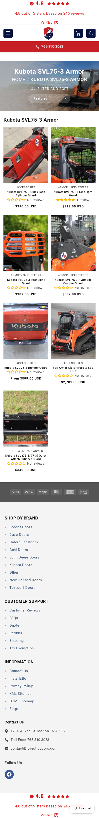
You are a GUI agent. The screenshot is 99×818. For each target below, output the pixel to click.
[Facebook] (9, 774)
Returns (15, 633)
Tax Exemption (21, 648)
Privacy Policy (21, 686)
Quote (14, 625)
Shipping (16, 641)
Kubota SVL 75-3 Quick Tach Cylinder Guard (26, 193)
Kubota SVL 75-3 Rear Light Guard (26, 281)
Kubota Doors (20, 565)
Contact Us (18, 671)
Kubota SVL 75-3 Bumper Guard (26, 367)
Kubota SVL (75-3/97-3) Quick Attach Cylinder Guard (26, 457)
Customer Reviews (25, 610)
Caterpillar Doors (23, 542)
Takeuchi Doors (22, 588)
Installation (18, 678)
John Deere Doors (24, 557)
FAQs (13, 618)
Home (18, 79)
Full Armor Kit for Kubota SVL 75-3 (73, 369)
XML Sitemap (20, 694)
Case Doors (19, 535)
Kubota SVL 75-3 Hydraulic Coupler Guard (73, 281)
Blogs (14, 709)
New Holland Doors (25, 580)
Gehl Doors (18, 550)
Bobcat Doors (20, 527)
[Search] (91, 33)
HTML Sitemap (21, 701)
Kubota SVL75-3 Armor (58, 79)
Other (13, 572)
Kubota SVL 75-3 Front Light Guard (73, 193)
